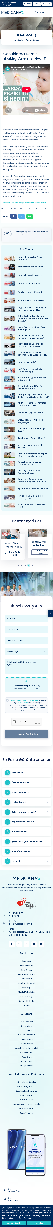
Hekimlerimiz (26, 979)
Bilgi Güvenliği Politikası (26, 1086)
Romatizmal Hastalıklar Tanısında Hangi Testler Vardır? (13, 543)
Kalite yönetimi (26, 1052)
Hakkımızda (26, 961)
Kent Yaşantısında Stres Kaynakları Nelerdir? (29, 471)
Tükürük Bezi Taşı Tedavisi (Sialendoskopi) (30, 370)
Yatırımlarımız (26, 1030)
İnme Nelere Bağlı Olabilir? (30, 275)
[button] (19, 565)
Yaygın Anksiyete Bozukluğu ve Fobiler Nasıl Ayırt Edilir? (32, 309)
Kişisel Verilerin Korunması (26, 1091)
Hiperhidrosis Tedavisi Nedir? (31, 438)
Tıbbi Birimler (26, 970)
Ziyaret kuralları (26, 1043)
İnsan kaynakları (26, 1021)
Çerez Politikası (25, 1218)
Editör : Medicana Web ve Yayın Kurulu (37, 209)
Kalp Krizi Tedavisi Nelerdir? (31, 292)
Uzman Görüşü (32, 40)
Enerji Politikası (26, 1066)
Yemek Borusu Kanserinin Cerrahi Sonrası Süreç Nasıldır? (32, 353)
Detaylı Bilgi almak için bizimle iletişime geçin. (25, 202)
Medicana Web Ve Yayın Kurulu (26, 1104)
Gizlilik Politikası (26, 1100)
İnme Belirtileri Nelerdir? (29, 283)
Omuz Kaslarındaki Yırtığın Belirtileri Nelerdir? (30, 387)
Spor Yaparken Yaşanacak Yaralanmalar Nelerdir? (30, 345)
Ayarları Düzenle (14, 1223)
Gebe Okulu (26, 1057)
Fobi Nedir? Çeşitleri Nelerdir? (31, 412)
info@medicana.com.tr (20, 923)
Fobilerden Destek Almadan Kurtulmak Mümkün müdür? (31, 336)
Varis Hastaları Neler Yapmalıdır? (38, 545)
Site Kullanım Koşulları (26, 1082)
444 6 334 (6, 5)
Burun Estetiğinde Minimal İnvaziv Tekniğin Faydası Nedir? (32, 480)
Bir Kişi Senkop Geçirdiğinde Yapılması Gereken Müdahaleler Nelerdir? (33, 318)
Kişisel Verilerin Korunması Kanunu (24, 700)
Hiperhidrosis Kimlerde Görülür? (33, 488)
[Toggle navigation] (49, 12)
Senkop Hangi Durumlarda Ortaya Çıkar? (30, 497)
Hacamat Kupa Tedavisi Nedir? (32, 300)
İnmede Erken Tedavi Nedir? (31, 266)
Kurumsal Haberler (26, 1001)
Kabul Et (39, 1223)
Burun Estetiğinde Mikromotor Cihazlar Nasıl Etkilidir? (32, 404)
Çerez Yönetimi (26, 1113)
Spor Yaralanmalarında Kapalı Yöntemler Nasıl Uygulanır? (32, 455)
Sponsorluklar (26, 1061)
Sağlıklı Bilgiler (26, 987)
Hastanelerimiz (26, 965)
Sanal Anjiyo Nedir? (27, 362)
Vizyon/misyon (26, 1026)
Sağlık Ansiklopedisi (26, 983)
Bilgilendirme (23, 702)
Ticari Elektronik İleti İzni (26, 1108)
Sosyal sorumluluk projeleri (26, 1048)
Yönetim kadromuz (26, 1035)
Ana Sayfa (18, 40)
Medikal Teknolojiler (26, 992)
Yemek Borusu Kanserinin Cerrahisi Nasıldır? (30, 463)
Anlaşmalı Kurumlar (26, 974)
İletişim (27, 1005)
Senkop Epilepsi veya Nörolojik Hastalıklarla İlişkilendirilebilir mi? (33, 395)
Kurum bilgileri (27, 1039)
